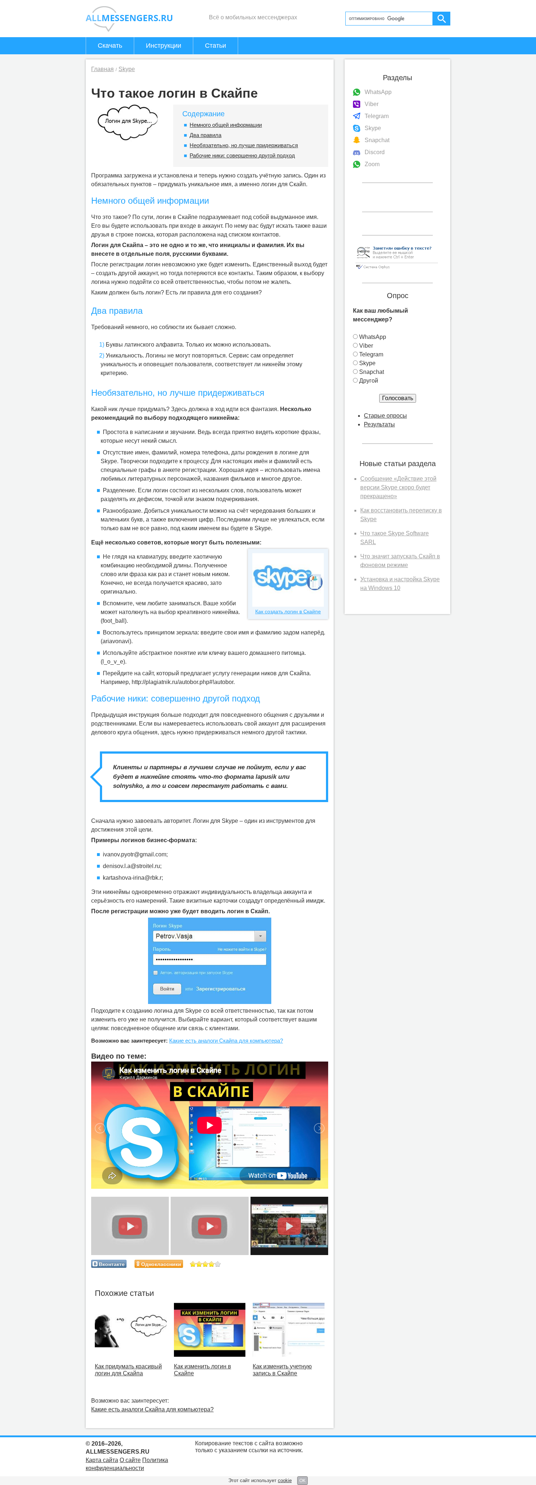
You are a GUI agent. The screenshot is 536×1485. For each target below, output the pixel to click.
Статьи (215, 45)
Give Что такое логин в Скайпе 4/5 (212, 1264)
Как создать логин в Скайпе (288, 611)
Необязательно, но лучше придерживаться (244, 145)
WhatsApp (378, 92)
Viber (371, 104)
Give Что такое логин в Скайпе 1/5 (193, 1264)
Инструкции (163, 45)
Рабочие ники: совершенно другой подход (242, 155)
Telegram (377, 116)
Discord (375, 152)
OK (302, 1480)
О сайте (130, 1460)
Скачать (110, 45)
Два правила (205, 135)
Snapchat (377, 140)
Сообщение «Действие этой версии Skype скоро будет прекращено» (398, 487)
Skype (373, 128)
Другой (368, 381)
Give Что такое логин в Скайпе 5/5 (218, 1264)
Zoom (372, 164)
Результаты (379, 424)
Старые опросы (385, 416)
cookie (285, 1480)
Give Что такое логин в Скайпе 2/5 (199, 1264)
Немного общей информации (226, 125)
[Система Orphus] (396, 269)
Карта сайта (102, 1460)
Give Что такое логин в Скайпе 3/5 (205, 1264)
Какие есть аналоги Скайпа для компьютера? (226, 1040)
